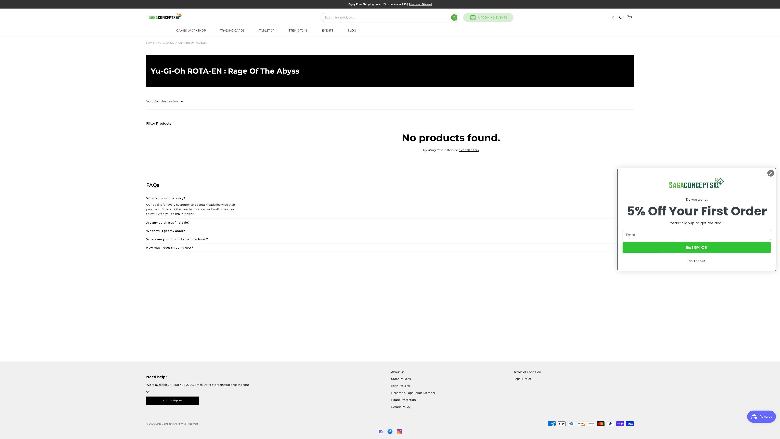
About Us (397, 372)
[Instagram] (399, 431)
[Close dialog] (770, 173)
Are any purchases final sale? (168, 222)
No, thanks (696, 260)
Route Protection (403, 400)
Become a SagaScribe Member (413, 393)
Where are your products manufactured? (177, 239)
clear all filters (469, 150)
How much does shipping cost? (169, 247)
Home (150, 42)
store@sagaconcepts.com (230, 385)
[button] (165, 101)
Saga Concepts (164, 423)
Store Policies (401, 379)
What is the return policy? (165, 198)
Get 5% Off (697, 247)
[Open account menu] (613, 17)
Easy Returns (400, 386)
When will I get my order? (165, 231)
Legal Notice (523, 379)
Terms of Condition (527, 372)
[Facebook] (390, 431)
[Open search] (454, 17)
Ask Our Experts (172, 400)
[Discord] (381, 431)
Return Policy (401, 407)
